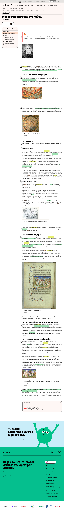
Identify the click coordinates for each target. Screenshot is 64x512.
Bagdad (29, 203)
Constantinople (37, 83)
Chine (32, 10)
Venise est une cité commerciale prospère (41, 77)
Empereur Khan (37, 10)
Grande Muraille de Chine (36, 349)
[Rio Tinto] (23, 506)
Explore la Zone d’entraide (16, 439)
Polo (3, 10)
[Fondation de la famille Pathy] (15, 506)
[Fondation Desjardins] (41, 507)
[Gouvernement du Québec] (6, 506)
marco (8, 10)
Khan (43, 10)
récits (28, 10)
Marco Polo (13, 10)
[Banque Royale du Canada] (49, 506)
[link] (57, 28)
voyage (18, 10)
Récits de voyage (6, 12)
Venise (23, 10)
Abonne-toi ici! (8, 476)
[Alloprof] (7, 5)
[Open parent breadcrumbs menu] (8, 8)
